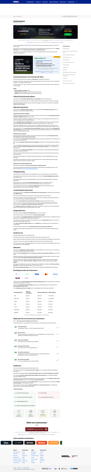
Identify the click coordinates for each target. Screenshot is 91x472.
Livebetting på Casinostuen (68, 62)
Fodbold (41, 452)
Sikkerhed (65, 69)
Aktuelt (15, 450)
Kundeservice (65, 67)
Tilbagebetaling (66, 59)
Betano (23, 459)
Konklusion (65, 78)
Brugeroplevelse (66, 64)
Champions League (35, 455)
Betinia (23, 453)
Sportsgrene (43, 450)
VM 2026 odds (16, 457)
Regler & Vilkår (29, 42)
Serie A (32, 460)
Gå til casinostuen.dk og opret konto (44, 60)
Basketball (42, 459)
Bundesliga (33, 453)
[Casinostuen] (23, 31)
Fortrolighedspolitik (25, 467)
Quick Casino (24, 455)
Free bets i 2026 (16, 462)
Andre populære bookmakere (68, 83)
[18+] (63, 468)
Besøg (67, 34)
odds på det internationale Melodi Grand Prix (29, 168)
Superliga (33, 462)
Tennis (41, 453)
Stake (23, 457)
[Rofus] (47, 468)
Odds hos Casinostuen (67, 80)
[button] (0, 443)
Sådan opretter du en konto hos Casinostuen (69, 75)
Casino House (25, 460)
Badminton (42, 460)
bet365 (23, 462)
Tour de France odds (17, 460)
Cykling (41, 457)
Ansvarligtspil (75, 456)
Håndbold (42, 455)
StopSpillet (53, 42)
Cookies (19, 467)
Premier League (34, 459)
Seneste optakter (16, 452)
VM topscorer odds (17, 459)
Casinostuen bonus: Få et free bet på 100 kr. (70, 52)
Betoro (23, 452)
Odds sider (15, 455)
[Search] (76, 2)
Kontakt (14, 467)
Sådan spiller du (66, 48)
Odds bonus (15, 453)
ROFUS (61, 42)
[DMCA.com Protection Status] (73, 468)
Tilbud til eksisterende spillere (69, 54)
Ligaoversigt (33, 452)
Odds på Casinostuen (67, 57)
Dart (41, 462)
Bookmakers (25, 450)
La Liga (32, 457)
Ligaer (32, 450)
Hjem (14, 16)
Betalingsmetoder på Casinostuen (69, 72)
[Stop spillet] (55, 468)
